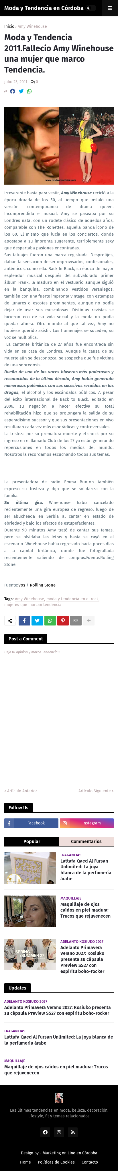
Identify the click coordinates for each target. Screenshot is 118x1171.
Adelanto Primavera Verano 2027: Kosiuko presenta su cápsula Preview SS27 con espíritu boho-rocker (82, 959)
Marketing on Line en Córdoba (70, 1153)
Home (25, 1162)
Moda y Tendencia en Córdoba (44, 8)
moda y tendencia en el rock (72, 599)
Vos (21, 585)
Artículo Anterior (22, 791)
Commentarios (86, 841)
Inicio (9, 27)
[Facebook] (12, 91)
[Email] (76, 620)
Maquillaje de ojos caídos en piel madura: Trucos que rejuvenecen (85, 910)
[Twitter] (21, 91)
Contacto (90, 1162)
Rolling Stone (43, 585)
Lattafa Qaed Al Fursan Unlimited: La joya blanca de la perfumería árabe (85, 869)
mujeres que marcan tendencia (33, 605)
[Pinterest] (63, 620)
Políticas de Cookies (56, 1162)
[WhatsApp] (29, 91)
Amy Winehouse (32, 27)
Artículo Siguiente (94, 791)
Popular (31, 841)
